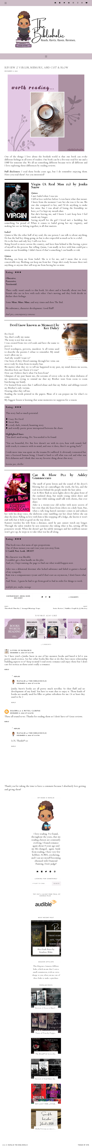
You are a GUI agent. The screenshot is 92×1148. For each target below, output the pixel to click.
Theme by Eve (83, 1145)
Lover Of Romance (21, 650)
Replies (17, 676)
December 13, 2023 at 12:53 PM (22, 652)
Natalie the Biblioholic (18, 1145)
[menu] (6, 3)
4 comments (73, 597)
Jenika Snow (25, 596)
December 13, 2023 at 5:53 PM (28, 683)
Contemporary (12, 596)
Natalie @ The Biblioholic (32, 681)
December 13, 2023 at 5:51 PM (28, 735)
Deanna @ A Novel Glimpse (25, 711)
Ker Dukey (18, 598)
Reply (7, 669)
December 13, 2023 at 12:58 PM (22, 713)
